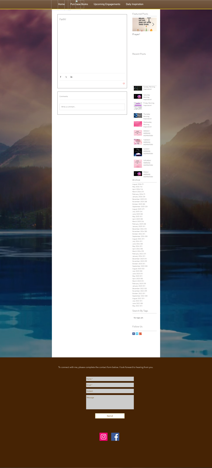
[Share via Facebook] (61, 77)
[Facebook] (115, 437)
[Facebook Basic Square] (133, 333)
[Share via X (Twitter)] (66, 77)
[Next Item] (153, 24)
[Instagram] (103, 437)
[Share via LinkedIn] (71, 77)
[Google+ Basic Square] (140, 333)
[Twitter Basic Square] (137, 333)
